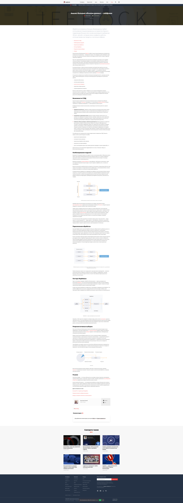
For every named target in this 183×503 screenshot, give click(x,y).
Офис (75, 482)
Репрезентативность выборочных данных (80, 393)
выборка (87, 331)
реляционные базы (101, 102)
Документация (67, 490)
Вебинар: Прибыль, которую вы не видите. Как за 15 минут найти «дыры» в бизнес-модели (96, 5)
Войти (94, 418)
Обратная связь (76, 486)
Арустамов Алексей (84, 400)
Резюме (75, 51)
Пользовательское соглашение (69, 500)
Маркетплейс (89, 2)
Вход (112, 2)
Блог (107, 2)
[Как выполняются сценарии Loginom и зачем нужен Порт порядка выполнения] (71, 459)
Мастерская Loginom (86, 488)
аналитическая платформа (79, 84)
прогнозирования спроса (77, 204)
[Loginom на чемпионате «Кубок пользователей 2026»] (91, 459)
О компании (76, 478)
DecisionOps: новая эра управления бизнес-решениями (71, 447)
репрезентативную (93, 330)
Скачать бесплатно (68, 486)
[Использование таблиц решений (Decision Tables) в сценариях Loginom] (91, 440)
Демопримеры (85, 486)
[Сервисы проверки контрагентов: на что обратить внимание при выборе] (111, 440)
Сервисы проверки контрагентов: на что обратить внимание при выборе (110, 448)
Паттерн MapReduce (77, 46)
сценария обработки (85, 161)
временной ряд (83, 212)
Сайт (105, 402)
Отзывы (75, 490)
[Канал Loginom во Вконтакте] (97, 491)
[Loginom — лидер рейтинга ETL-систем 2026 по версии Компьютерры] (111, 459)
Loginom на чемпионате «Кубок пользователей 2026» (90, 466)
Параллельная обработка (79, 44)
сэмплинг (74, 369)
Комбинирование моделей (79, 42)
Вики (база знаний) (86, 482)
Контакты (75, 480)
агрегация (83, 102)
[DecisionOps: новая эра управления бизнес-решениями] (71, 440)
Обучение (102, 2)
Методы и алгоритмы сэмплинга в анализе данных (82, 395)
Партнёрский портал (76, 495)
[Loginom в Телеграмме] (103, 490)
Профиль (106, 400)
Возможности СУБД (77, 40)
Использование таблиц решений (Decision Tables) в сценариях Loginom (90, 448)
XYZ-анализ (100, 204)
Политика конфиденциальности (80, 500)
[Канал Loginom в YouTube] (100, 490)
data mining (91, 18)
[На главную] (66, 2)
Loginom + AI (67, 480)
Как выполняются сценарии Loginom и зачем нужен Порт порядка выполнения (70, 467)
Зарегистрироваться (101, 418)
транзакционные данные (104, 63)
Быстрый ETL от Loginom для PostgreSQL (80, 390)
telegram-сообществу (107, 486)
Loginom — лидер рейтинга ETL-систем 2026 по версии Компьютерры (110, 467)
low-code (98, 72)
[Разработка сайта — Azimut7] (115, 500)
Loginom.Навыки (68, 495)
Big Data (87, 53)
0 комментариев (96, 15)
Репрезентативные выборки (79, 49)
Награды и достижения (78, 484)
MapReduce (79, 282)
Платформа (82, 2)
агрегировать (103, 318)
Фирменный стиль (77, 492)
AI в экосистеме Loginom (87, 480)
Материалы (85, 490)
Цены (96, 2)
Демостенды (67, 488)
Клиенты (75, 488)
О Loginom (67, 478)
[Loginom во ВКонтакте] (106, 490)
